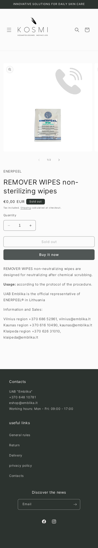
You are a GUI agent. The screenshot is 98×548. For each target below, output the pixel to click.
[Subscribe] (75, 504)
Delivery (15, 455)
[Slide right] (59, 160)
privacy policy (20, 465)
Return (14, 445)
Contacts (16, 476)
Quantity (9, 215)
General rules (19, 435)
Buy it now (49, 254)
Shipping (26, 207)
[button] (9, 30)
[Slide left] (39, 160)
